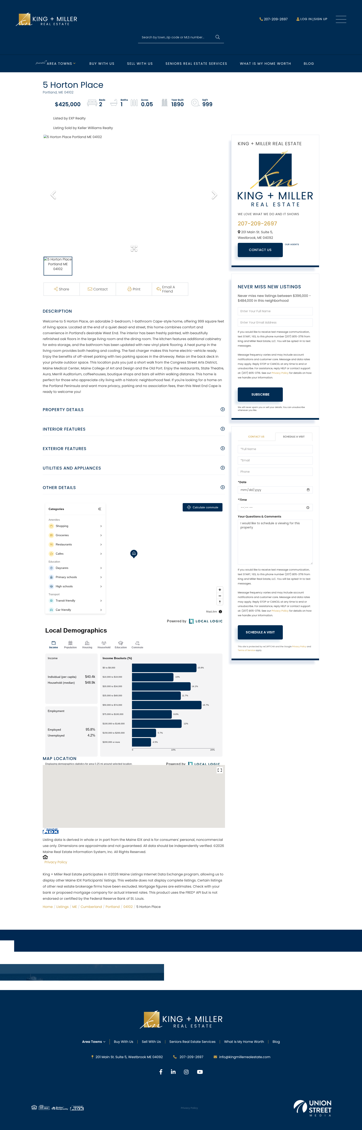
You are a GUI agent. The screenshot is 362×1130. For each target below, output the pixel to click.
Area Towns (59, 63)
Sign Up (320, 19)
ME (74, 906)
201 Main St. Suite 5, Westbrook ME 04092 (129, 1057)
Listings (62, 906)
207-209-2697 (276, 19)
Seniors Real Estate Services (196, 63)
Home (48, 906)
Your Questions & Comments (259, 516)
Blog (309, 63)
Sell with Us (140, 63)
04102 (128, 906)
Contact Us (260, 249)
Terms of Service (246, 650)
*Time (242, 500)
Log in (306, 19)
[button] (217, 37)
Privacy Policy (56, 862)
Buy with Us (102, 63)
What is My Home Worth (265, 63)
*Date (242, 482)
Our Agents (292, 244)
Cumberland (91, 906)
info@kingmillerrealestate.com (244, 1057)
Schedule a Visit (294, 437)
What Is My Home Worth (244, 1041)
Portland (113, 906)
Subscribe (260, 394)
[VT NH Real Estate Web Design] (312, 1108)
